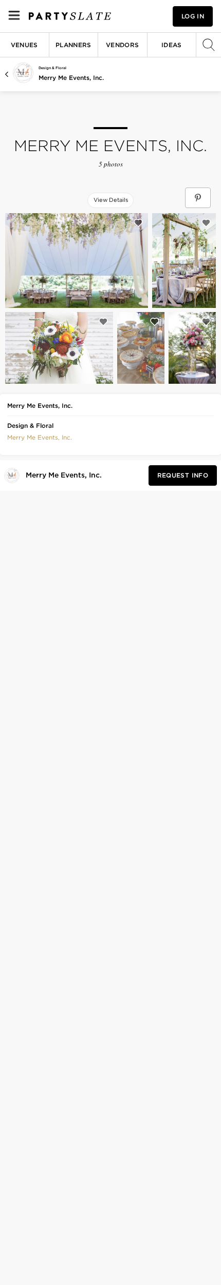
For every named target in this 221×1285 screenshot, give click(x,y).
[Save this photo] (138, 222)
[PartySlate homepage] (70, 16)
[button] (39, 436)
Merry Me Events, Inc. (71, 77)
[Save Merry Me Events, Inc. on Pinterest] (198, 198)
